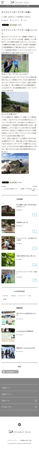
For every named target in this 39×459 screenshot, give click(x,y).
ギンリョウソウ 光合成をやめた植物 (26, 239)
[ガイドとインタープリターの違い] (8, 276)
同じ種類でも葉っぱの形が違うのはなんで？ (26, 206)
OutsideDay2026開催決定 (24, 331)
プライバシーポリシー (13, 440)
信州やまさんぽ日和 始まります (26, 314)
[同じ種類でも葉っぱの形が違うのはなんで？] (8, 209)
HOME (6, 388)
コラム (25, 20)
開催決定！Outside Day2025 (25, 348)
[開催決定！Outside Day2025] (8, 352)
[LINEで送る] (13, 25)
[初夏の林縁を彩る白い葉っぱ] (8, 259)
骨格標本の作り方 (22, 222)
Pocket (20, 25)
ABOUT (7, 394)
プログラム (5, 295)
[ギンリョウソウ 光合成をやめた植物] (8, 243)
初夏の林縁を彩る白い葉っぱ (25, 256)
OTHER (6, 407)
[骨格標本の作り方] (8, 226)
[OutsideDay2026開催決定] (8, 335)
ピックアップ (15, 20)
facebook (10, 372)
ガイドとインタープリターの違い (26, 273)
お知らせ (5, 20)
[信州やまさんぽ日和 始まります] (8, 318)
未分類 (4, 299)
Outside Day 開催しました (10, 188)
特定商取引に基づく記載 (25, 440)
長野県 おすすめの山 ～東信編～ (28, 189)
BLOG (6, 400)
